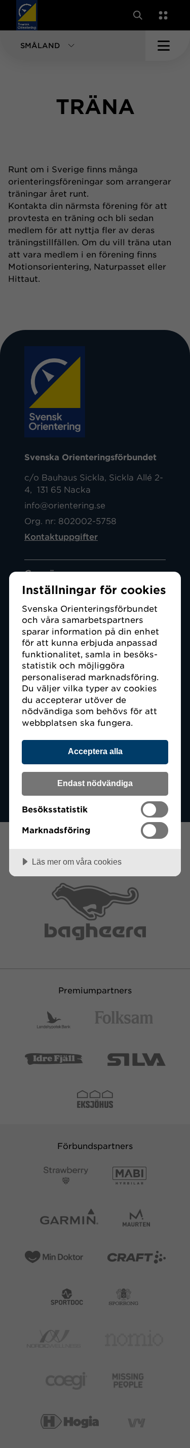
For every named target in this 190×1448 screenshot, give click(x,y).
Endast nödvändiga (95, 783)
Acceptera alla (95, 751)
